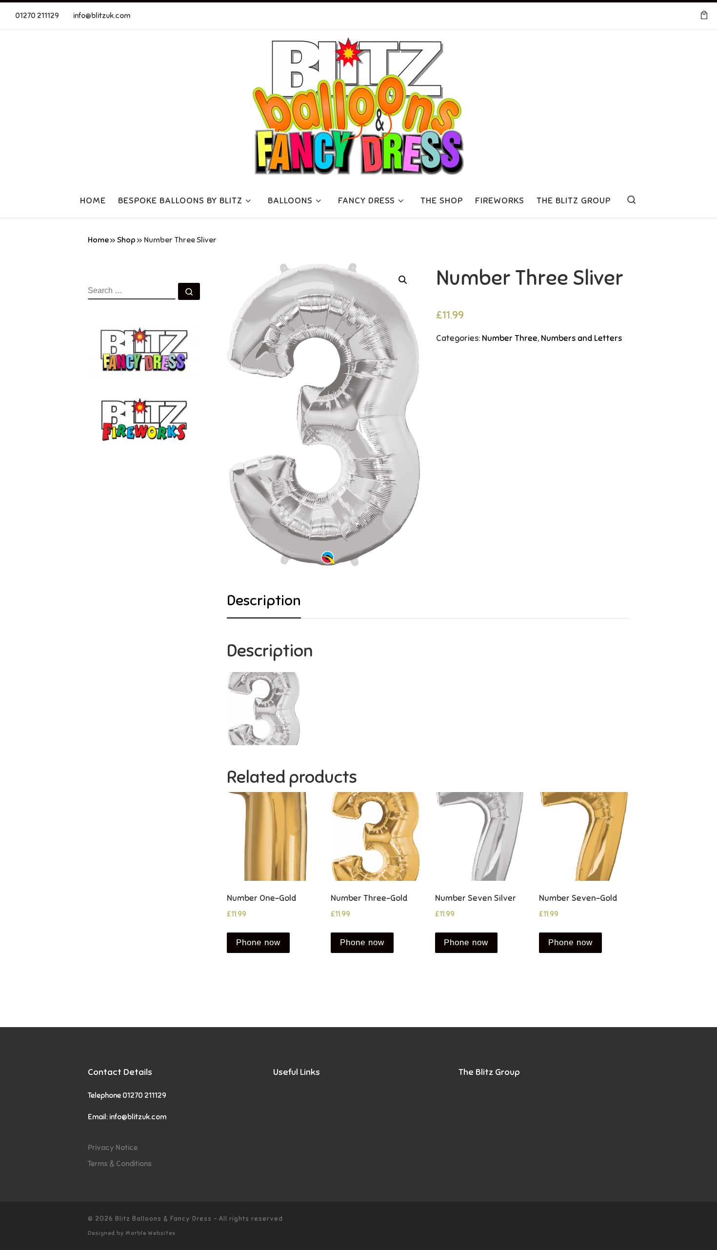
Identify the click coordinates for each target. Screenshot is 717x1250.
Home (98, 240)
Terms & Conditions (120, 1163)
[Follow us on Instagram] (680, 15)
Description (264, 600)
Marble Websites (150, 1233)
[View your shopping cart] (704, 15)
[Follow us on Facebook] (665, 15)
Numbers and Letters (581, 338)
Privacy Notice (113, 1147)
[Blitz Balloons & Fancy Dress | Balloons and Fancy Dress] (358, 105)
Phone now (258, 942)
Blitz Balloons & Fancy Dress (163, 1218)
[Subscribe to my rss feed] (651, 15)
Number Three (510, 338)
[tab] (264, 601)
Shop (126, 240)
